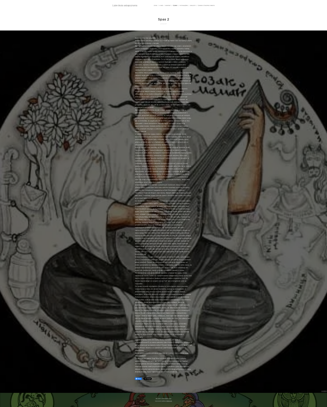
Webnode (169, 401)
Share (139, 378)
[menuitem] (156, 5)
